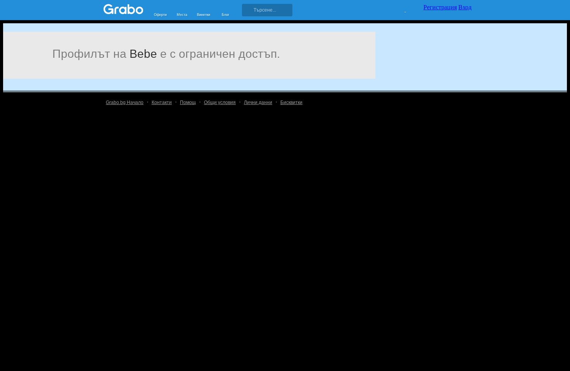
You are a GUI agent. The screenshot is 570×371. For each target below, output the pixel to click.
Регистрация (440, 7)
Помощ (188, 102)
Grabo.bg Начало (124, 102)
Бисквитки (291, 102)
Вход (465, 7)
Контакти (162, 102)
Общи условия (220, 102)
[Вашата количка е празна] (400, 9)
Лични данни (258, 102)
